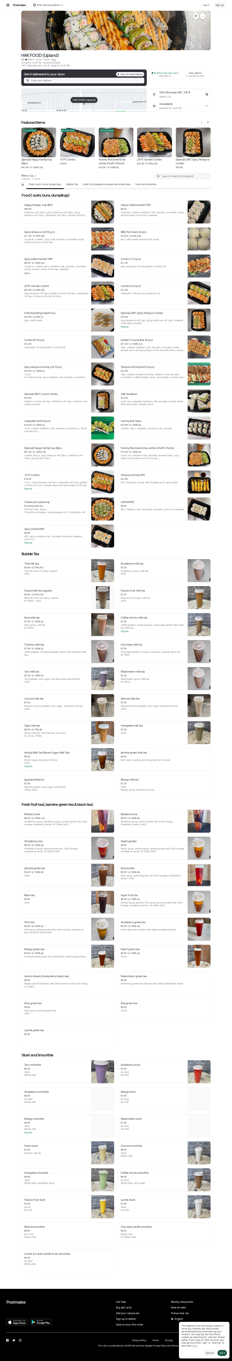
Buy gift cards (124, 1307)
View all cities (178, 1307)
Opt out (210, 1352)
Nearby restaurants (182, 1301)
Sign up (220, 4)
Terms (155, 1340)
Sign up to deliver (126, 1318)
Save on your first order (129, 1324)
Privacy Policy (139, 1340)
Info (54, 59)
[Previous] (201, 122)
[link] (196, 16)
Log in (206, 4)
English (179, 1318)
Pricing (168, 1340)
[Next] (208, 122)
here (194, 1345)
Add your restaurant (127, 1313)
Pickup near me (180, 1313)
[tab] (45, 184)
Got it (222, 1352)
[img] (84, 100)
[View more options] (203, 16)
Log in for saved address (131, 74)
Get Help (121, 1301)
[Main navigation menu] (8, 5)
